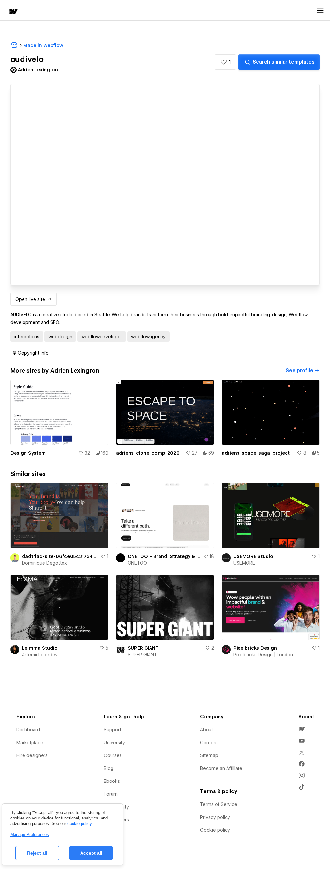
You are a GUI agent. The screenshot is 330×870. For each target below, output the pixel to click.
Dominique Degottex (44, 563)
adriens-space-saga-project (256, 453)
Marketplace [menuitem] (29, 742)
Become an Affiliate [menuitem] (221, 768)
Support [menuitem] (112, 729)
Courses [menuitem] (113, 755)
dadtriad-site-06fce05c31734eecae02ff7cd (60, 556)
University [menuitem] (114, 742)
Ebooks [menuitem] (112, 781)
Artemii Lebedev (40, 654)
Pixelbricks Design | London (263, 654)
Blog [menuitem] (108, 768)
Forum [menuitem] (111, 794)
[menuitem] (301, 729)
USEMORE (244, 563)
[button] (225, 62)
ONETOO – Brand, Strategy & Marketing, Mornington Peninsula (164, 556)
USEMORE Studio (253, 556)
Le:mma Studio (40, 648)
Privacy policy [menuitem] (215, 817)
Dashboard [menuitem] (28, 729)
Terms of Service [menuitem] (218, 804)
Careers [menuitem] (209, 742)
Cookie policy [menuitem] (215, 830)
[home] (13, 12)
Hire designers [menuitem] (32, 755)
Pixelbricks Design (255, 648)
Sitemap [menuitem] (209, 755)
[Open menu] (320, 10)
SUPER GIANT (143, 648)
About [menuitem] (206, 729)
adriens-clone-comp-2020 (148, 453)
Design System (28, 453)
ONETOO (137, 563)
